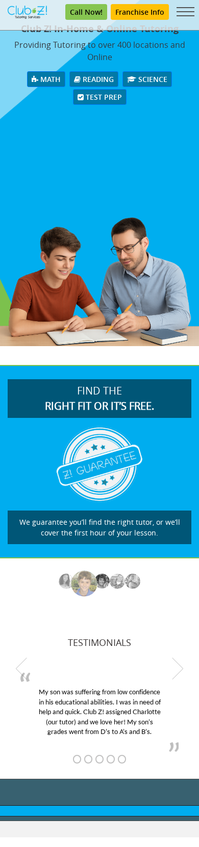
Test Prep (103, 97)
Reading (97, 79)
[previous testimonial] (21, 668)
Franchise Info (139, 12)
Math (49, 79)
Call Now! (86, 12)
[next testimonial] (177, 668)
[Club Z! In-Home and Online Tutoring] (27, 11)
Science (151, 79)
